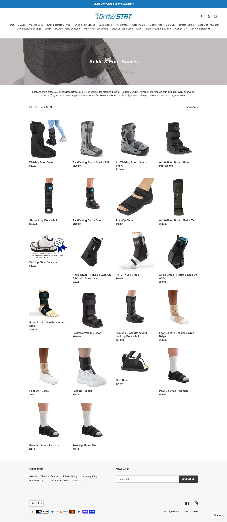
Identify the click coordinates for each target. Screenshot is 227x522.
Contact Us (78, 480)
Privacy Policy (70, 476)
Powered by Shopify (189, 512)
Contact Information (58, 480)
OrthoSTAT (175, 512)
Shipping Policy (90, 476)
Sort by (33, 107)
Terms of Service (49, 476)
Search (33, 476)
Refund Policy (36, 480)
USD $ (35, 503)
